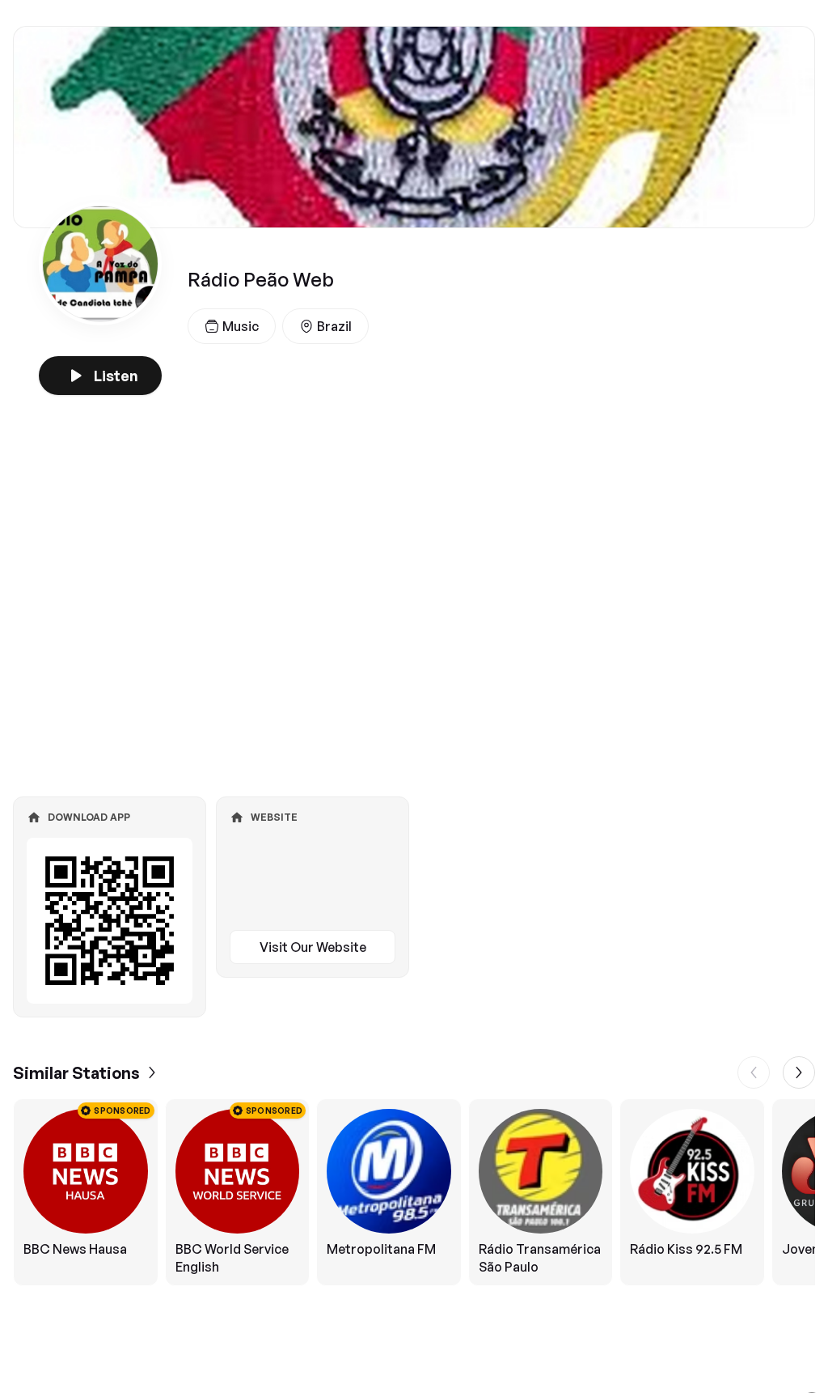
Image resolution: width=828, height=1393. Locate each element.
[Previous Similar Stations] (753, 1072)
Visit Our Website (313, 947)
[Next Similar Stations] (799, 1072)
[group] (414, 1192)
